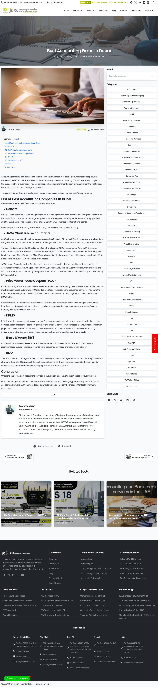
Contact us (82, 385)
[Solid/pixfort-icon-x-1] (9, 575)
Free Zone (131, 250)
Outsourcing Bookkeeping (131, 299)
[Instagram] (148, 2)
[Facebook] (131, 2)
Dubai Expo (131, 194)
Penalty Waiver (131, 312)
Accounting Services (131, 102)
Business (132, 145)
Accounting (66, 56)
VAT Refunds (131, 374)
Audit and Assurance (131, 120)
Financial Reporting (132, 231)
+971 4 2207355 (10, 2)
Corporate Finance (131, 170)
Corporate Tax (132, 176)
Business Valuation (132, 151)
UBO (132, 355)
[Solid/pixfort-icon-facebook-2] (4, 575)
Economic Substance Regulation (131, 213)
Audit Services (132, 132)
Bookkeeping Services (131, 139)
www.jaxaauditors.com (28, 409)
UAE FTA (131, 343)
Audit (131, 114)
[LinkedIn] (144, 2)
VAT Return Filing (132, 380)
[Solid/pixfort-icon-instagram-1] (13, 575)
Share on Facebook (45, 446)
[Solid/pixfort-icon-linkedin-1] (18, 575)
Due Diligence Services (131, 200)
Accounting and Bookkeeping (131, 95)
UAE (131, 330)
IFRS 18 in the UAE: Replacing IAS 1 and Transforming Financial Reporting (74, 516)
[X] (135, 2)
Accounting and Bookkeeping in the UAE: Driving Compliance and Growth (128, 516)
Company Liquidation (131, 163)
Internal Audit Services (131, 275)
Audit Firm (131, 126)
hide (16, 139)
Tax (131, 318)
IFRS (131, 262)
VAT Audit (132, 367)
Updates (131, 361)
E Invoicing (131, 207)
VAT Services (131, 386)
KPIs (131, 281)
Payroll (132, 306)
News (131, 293)
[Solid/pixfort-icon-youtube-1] (22, 575)
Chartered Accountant (131, 157)
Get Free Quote (155, 343)
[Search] (153, 76)
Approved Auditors (131, 108)
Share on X (66, 446)
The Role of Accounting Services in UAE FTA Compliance (25, 516)
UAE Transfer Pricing (131, 349)
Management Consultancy (132, 287)
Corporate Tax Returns (131, 188)
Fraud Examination (131, 244)
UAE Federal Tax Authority (132, 337)
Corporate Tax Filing (131, 182)
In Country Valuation (131, 269)
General (131, 256)
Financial (131, 225)
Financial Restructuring (131, 238)
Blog (56, 56)
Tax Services (131, 324)
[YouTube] (140, 2)
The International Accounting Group (42, 239)
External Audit (132, 219)
